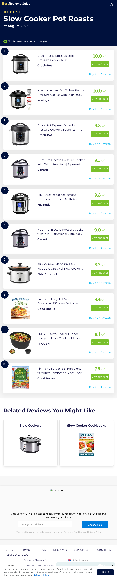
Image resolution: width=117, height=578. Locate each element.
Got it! (105, 572)
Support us (81, 550)
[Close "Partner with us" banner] (112, 565)
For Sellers (103, 550)
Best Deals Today (17, 554)
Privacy (26, 550)
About (10, 550)
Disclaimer (60, 550)
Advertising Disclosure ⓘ (35, 560)
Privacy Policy (41, 575)
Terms (42, 550)
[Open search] (111, 5)
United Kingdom (80, 560)
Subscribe (94, 524)
